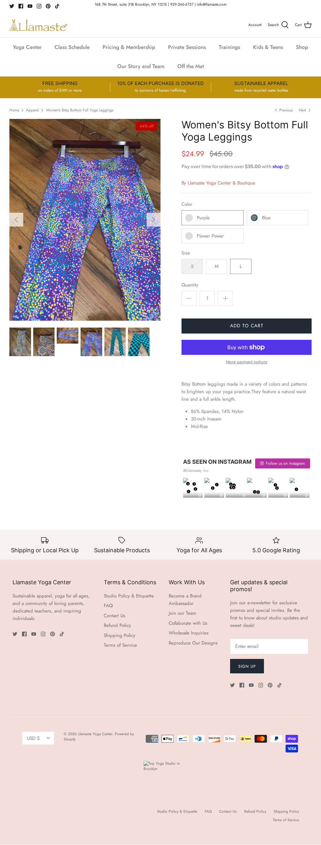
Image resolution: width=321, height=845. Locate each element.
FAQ (108, 605)
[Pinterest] (48, 6)
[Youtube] (30, 6)
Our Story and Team (141, 66)
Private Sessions (187, 47)
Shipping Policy (119, 635)
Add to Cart (246, 325)
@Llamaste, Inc (195, 470)
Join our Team (182, 613)
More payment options (246, 362)
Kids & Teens (268, 47)
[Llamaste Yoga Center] (38, 25)
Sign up (247, 666)
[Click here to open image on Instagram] (199, 495)
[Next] (153, 220)
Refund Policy (117, 625)
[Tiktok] (57, 6)
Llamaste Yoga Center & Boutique (221, 182)
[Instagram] (39, 6)
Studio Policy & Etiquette (129, 595)
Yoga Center (27, 47)
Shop (302, 47)
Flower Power (210, 236)
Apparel (32, 110)
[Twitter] (11, 6)
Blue (266, 217)
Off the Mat (190, 66)
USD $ (33, 738)
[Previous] (16, 220)
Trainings (229, 47)
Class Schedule (72, 47)
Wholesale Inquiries (188, 632)
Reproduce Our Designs (193, 642)
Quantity (190, 285)
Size (186, 253)
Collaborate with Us (188, 623)
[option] (84, 220)
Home (14, 110)
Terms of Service (120, 645)
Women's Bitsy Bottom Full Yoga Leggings (79, 110)
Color (187, 204)
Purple (203, 217)
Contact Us (114, 615)
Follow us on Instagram (285, 463)
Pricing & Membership (129, 47)
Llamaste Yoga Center (95, 734)
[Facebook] (20, 6)
